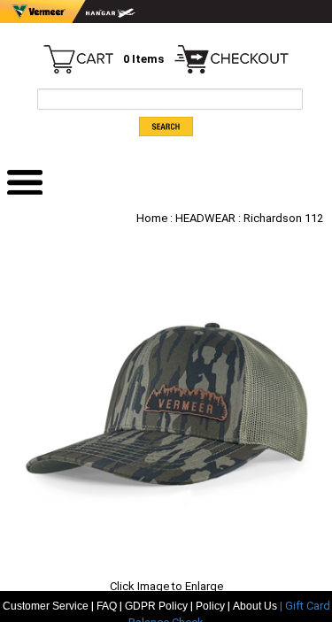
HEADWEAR (205, 218)
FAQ (107, 606)
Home (151, 218)
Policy (210, 606)
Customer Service (46, 606)
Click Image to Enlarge (166, 586)
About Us (256, 606)
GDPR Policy (156, 606)
